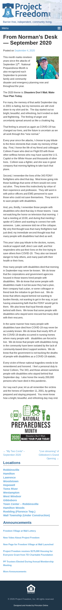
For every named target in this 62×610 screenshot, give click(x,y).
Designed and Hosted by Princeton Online (31, 605)
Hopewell (9, 485)
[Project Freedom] (26, 10)
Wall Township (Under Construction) (26, 515)
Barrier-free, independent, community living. (27, 21)
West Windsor (12, 496)
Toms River (10, 488)
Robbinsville (11, 469)
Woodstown (11, 481)
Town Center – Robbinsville (21, 504)
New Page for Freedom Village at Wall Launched (28, 544)
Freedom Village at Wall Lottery (19, 531)
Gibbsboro (10, 500)
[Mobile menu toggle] (31, 28)
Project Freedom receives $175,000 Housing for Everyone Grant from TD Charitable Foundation (28, 553)
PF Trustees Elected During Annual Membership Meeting (28, 563)
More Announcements (14, 571)
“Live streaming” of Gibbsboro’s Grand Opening (49, 455)
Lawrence (9, 477)
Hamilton (9, 473)
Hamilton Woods (14, 507)
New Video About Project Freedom (21, 537)
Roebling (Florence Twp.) (19, 511)
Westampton (11, 492)
